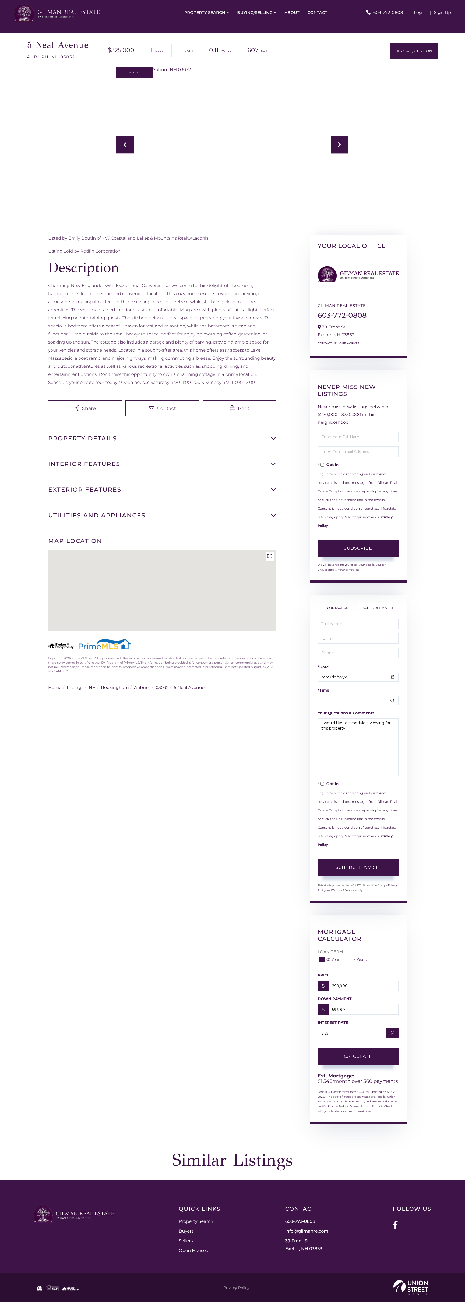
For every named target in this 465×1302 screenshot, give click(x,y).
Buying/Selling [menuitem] (255, 12)
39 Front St (303, 1244)
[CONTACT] (414, 51)
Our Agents (349, 343)
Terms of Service (343, 890)
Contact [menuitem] (317, 12)
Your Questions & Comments (346, 712)
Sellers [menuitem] (186, 1241)
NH (92, 687)
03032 (162, 687)
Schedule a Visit (378, 608)
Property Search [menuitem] (204, 12)
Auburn (142, 687)
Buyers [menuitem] (186, 1231)
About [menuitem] (291, 12)
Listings (75, 687)
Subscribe (358, 548)
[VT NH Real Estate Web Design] (410, 1287)
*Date (323, 666)
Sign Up (442, 12)
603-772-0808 (388, 12)
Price (324, 975)
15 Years (359, 959)
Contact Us (327, 343)
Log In (420, 12)
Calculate (358, 1056)
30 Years (333, 959)
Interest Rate (333, 1022)
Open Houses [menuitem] (193, 1250)
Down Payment (335, 998)
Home (55, 687)
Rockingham (115, 687)
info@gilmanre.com (307, 1231)
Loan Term (330, 951)
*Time (323, 690)
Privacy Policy (236, 1287)
